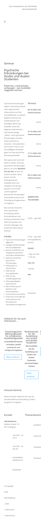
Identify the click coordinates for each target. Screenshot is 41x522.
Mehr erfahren (13, 357)
